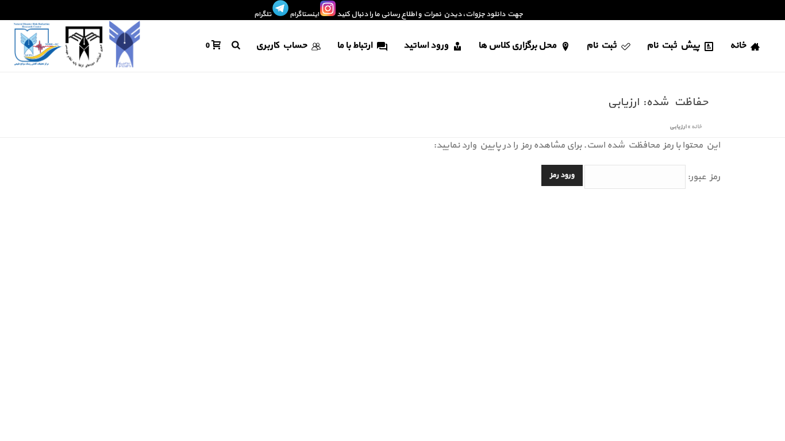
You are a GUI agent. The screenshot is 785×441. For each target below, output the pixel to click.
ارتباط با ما (354, 45)
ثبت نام (601, 45)
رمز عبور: (703, 177)
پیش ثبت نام (673, 45)
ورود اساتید (425, 45)
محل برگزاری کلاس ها (517, 45)
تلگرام (262, 14)
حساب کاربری (281, 45)
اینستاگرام (304, 14)
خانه (738, 45)
